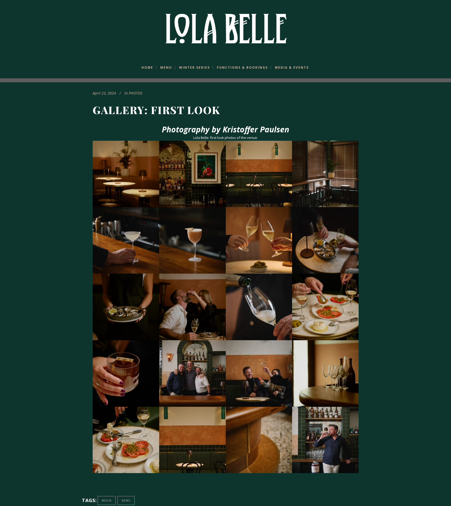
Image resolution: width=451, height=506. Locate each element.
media (106, 500)
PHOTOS (135, 93)
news (126, 500)
